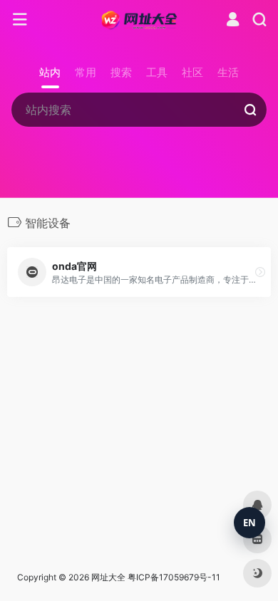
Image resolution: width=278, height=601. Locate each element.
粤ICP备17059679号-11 (174, 577)
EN (249, 522)
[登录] (232, 21)
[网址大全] (139, 20)
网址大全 (108, 577)
